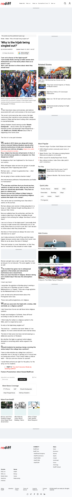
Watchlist (3, 478)
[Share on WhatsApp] (27, 494)
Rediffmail (36, 449)
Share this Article (9, 53)
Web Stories (43, 233)
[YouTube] (41, 494)
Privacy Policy (17, 489)
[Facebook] (34, 494)
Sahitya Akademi (24, 393)
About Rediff (2, 489)
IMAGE (56, 189)
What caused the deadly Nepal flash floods (53, 158)
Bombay (53, 192)
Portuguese (44, 200)
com (42, 196)
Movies (55, 453)
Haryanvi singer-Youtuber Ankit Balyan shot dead (55, 146)
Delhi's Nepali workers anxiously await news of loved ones (54, 150)
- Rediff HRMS (36, 458)
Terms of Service (25, 489)
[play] (55, 241)
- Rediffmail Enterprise (39, 453)
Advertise (10, 488)
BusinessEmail (41, 3)
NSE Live (3, 474)
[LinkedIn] (44, 494)
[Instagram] (37, 494)
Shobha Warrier (45, 189)
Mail (24, 3)
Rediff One (36, 451)
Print (35, 377)
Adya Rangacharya (9, 393)
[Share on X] (31, 494)
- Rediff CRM (36, 460)
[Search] (65, 3)
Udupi (62, 192)
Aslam (50, 196)
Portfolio (3, 480)
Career (15, 476)
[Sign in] (69, 3)
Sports (55, 456)
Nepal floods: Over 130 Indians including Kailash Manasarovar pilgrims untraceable (55, 154)
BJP (15, 389)
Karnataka (44, 192)
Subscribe (22, 379)
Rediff (58, 196)
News (27, 3)
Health (15, 471)
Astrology (55, 464)
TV (49, 3)
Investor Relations (35, 489)
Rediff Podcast (57, 467)
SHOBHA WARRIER (7, 49)
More (52, 3)
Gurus (46, 3)
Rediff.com (56, 488)
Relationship (17, 478)
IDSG (63, 189)
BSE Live (3, 471)
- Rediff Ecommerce (38, 456)
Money (34, 3)
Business (55, 451)
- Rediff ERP (36, 462)
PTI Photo (6, 389)
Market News (4, 476)
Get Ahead (55, 460)
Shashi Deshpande (26, 389)
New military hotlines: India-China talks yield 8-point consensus (54, 161)
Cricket (55, 458)
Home (20, 3)
